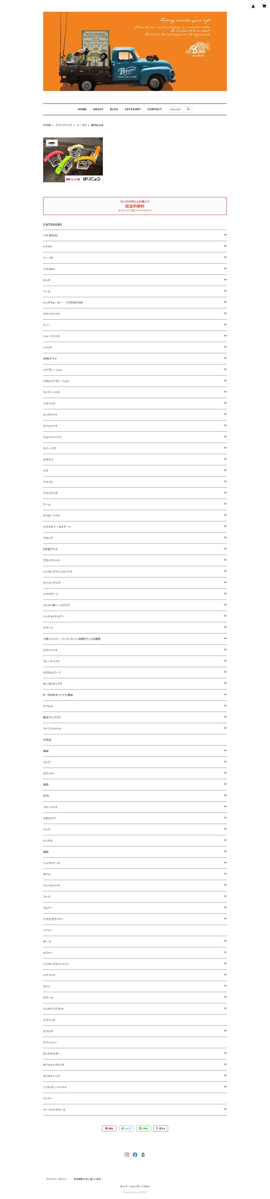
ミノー (46, 325)
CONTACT (154, 109)
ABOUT (98, 109)
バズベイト (49, 403)
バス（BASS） (50, 235)
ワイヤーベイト (51, 392)
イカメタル (49, 268)
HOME (82, 109)
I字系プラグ (50, 358)
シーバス (48, 257)
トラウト (47, 246)
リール (47, 291)
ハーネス (82, 125)
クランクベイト (64, 125)
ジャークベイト (51, 336)
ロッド (46, 280)
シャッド (47, 347)
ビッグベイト (50, 414)
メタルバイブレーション (56, 381)
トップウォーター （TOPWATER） (63, 302)
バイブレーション (52, 369)
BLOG (114, 109)
